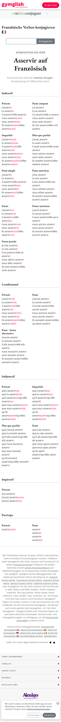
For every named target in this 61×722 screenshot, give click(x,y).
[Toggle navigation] (46, 14)
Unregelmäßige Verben (31, 636)
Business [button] (6, 677)
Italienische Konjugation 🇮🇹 (33, 633)
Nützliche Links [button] (10, 685)
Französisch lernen (22, 564)
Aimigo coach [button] (9, 671)
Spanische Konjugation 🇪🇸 (33, 629)
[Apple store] (54, 642)
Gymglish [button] (6, 664)
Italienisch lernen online (46, 583)
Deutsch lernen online (22, 583)
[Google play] (50, 642)
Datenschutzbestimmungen (38, 709)
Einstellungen (34, 715)
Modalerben (50, 636)
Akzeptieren (49, 715)
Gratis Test (51, 5)
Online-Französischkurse (37, 567)
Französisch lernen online (29, 580)
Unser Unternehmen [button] (12, 656)
